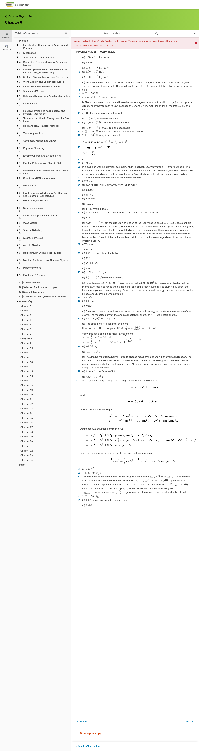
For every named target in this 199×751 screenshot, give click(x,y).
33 (79, 198)
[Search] (156, 33)
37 (79, 244)
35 (79, 212)
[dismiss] (195, 43)
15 (79, 131)
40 (79, 272)
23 (79, 162)
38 (79, 252)
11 (79, 113)
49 (79, 371)
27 (79, 177)
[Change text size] (195, 33)
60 (79, 496)
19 (79, 146)
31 (79, 184)
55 (79, 472)
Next (187, 721)
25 (79, 166)
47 (79, 346)
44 (79, 300)
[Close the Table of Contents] (66, 33)
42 (79, 297)
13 (79, 122)
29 (79, 181)
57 (79, 476)
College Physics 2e (20, 16)
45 (79, 318)
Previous (84, 721)
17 (79, 135)
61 (79, 499)
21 (79, 159)
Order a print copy (90, 733)
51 (77, 380)
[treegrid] (41, 252)
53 (79, 468)
